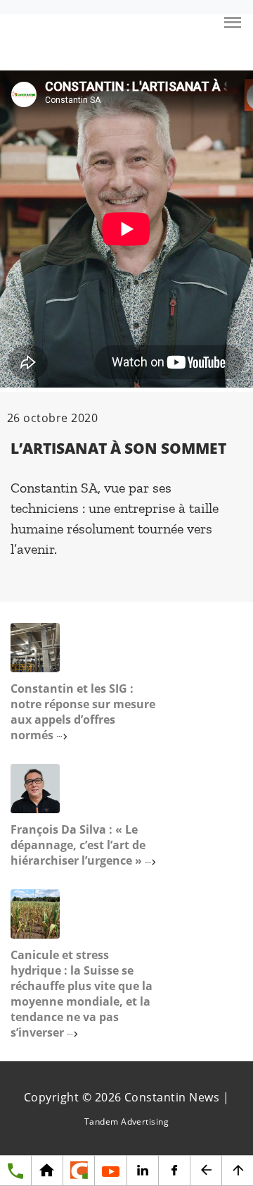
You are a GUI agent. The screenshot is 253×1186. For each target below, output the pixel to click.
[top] (237, 1171)
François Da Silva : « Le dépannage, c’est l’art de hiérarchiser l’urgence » (78, 845)
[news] (78, 1171)
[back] (205, 1171)
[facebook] (174, 1171)
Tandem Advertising (126, 1122)
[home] (47, 1171)
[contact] (15, 1171)
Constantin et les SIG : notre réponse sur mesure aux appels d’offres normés (83, 712)
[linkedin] (142, 1171)
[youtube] (110, 1171)
